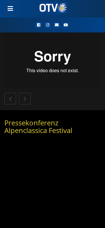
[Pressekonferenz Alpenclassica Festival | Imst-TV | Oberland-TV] (51, 7)
